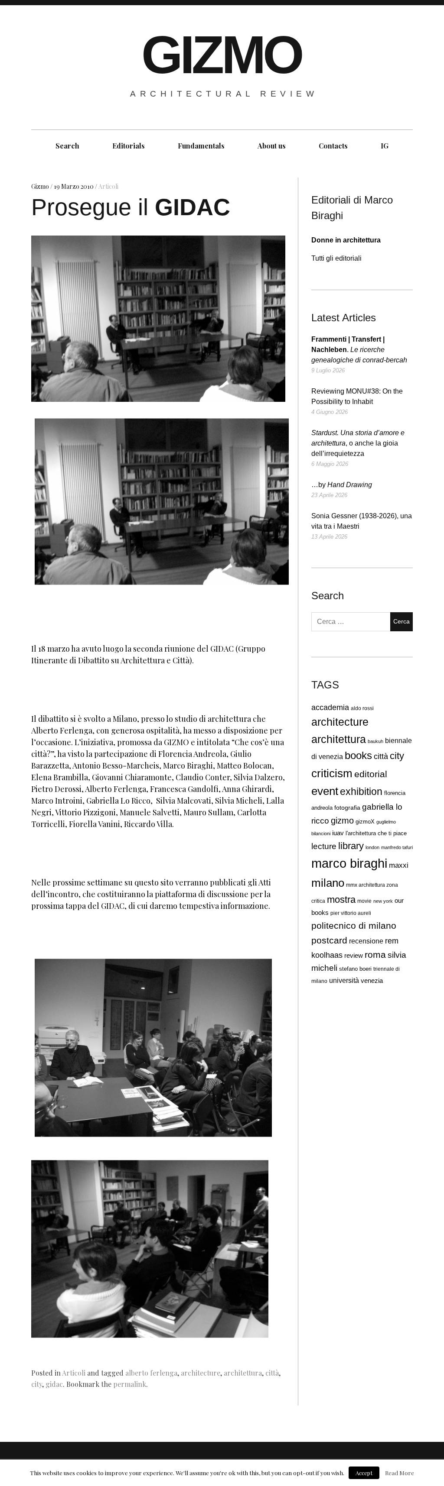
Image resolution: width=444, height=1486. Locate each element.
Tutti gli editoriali (336, 258)
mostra (341, 899)
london (372, 847)
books (358, 755)
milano (327, 882)
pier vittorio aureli (350, 913)
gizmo (342, 820)
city (36, 1384)
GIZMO (221, 54)
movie (364, 901)
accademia (330, 707)
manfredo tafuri (397, 847)
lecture (323, 846)
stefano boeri (355, 969)
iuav (338, 833)
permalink (129, 1384)
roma (375, 954)
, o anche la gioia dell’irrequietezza (358, 443)
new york (383, 901)
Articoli (108, 186)
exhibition (361, 791)
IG (384, 145)
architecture (200, 1372)
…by (341, 484)
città (272, 1372)
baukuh (375, 741)
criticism (332, 773)
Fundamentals (201, 145)
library (351, 846)
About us (272, 145)
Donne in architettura (346, 240)
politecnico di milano (353, 925)
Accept (364, 1472)
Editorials (128, 145)
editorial (370, 774)
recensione (366, 941)
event (324, 791)
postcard (329, 940)
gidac (54, 1384)
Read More (399, 1472)
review (353, 955)
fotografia (347, 807)
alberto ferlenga (151, 1372)
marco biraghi (349, 863)
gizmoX (365, 821)
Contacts (333, 145)
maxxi (398, 865)
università (344, 980)
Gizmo (40, 186)
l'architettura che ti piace (376, 833)
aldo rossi (362, 708)
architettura (243, 1372)
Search (67, 145)
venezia (372, 980)
